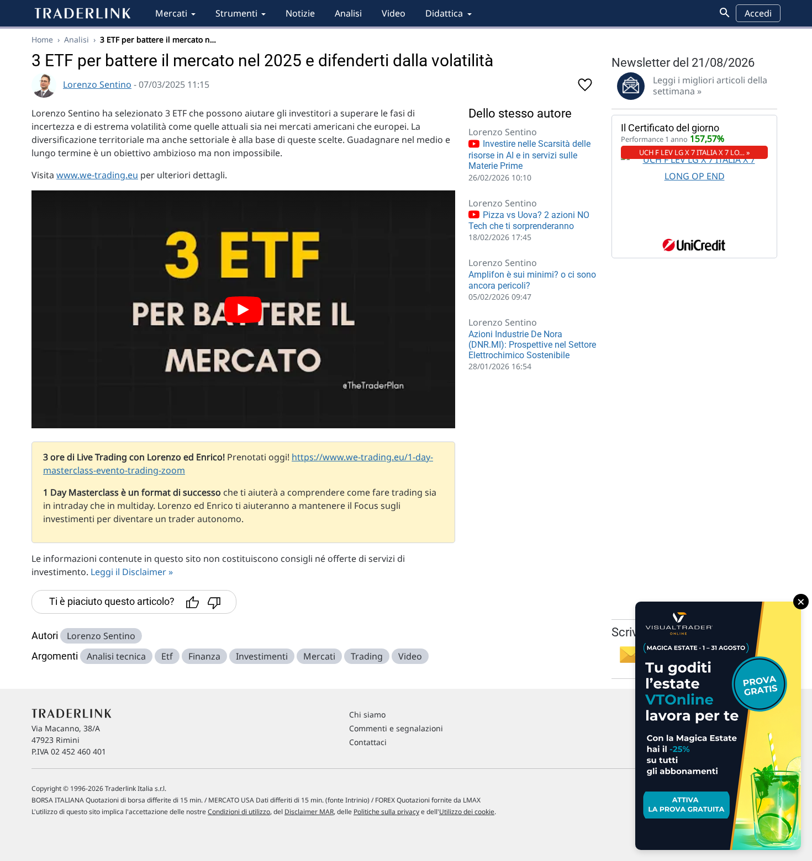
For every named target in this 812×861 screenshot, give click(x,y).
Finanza (204, 656)
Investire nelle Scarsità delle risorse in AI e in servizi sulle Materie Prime (529, 155)
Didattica (444, 13)
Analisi (348, 13)
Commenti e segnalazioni (396, 728)
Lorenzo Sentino (97, 84)
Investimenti (262, 656)
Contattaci (368, 742)
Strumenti (236, 13)
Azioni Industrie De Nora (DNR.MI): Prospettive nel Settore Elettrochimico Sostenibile (532, 344)
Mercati (171, 13)
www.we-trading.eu (97, 175)
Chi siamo (367, 714)
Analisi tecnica (116, 656)
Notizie (300, 13)
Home (42, 39)
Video (393, 13)
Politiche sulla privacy (386, 811)
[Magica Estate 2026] (718, 726)
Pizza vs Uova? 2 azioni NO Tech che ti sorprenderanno (528, 221)
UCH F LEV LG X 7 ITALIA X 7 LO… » (694, 152)
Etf (167, 656)
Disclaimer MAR (309, 811)
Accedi (758, 13)
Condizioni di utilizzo (239, 811)
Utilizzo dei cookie (466, 811)
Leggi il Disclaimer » (132, 572)
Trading (367, 656)
